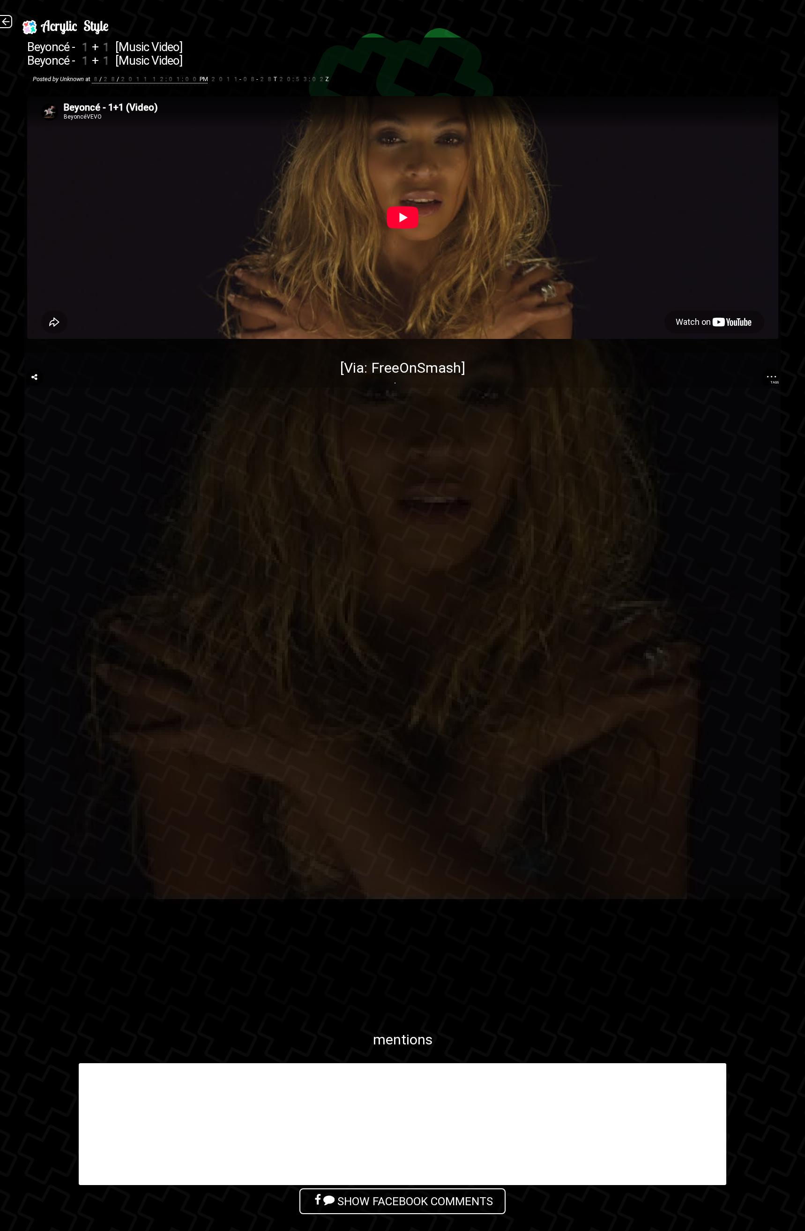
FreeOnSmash (416, 368)
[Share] (34, 377)
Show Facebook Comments (414, 1201)
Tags (774, 382)
